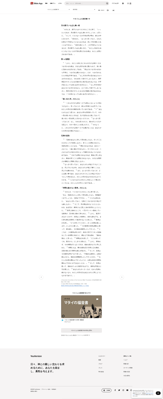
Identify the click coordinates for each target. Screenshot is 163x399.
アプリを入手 (115, 3)
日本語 (63, 335)
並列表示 (102, 10)
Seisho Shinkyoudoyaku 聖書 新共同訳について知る (75, 285)
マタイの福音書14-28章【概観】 (76, 320)
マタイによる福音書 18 (53, 9)
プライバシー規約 (45, 389)
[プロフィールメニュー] (129, 3)
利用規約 (54, 389)
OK (158, 393)
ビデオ (60, 3)
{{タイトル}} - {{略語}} (71, 335)
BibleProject (68, 321)
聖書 (46, 3)
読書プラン (53, 3)
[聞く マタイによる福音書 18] (107, 10)
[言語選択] (123, 3)
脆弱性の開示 (34, 391)
